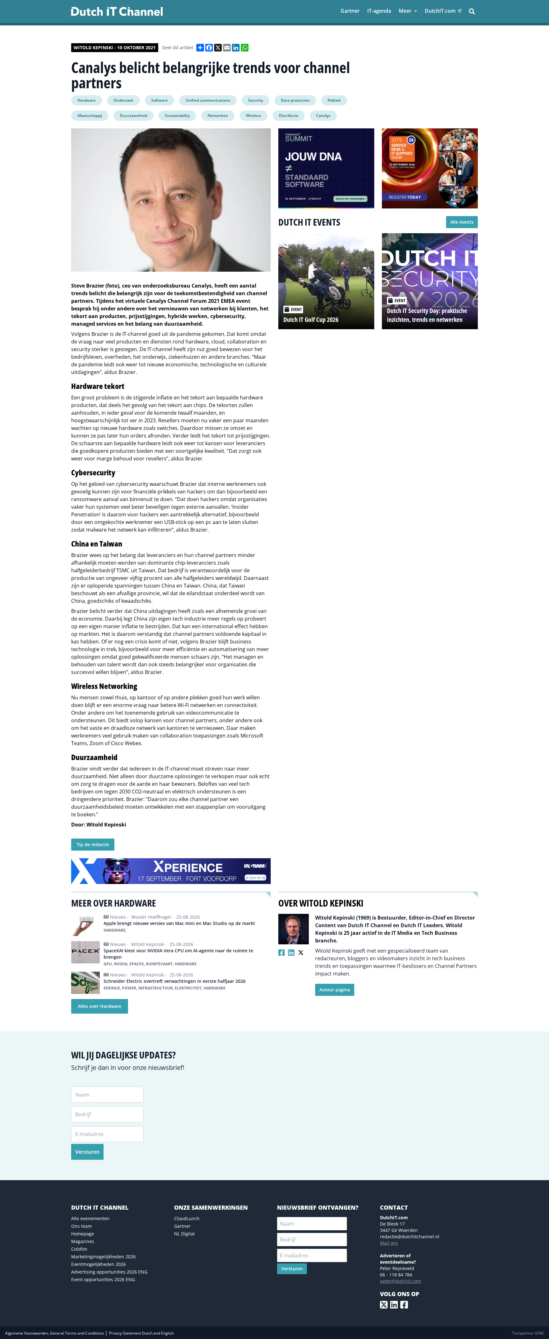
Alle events (462, 222)
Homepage (82, 1234)
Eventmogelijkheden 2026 (98, 1264)
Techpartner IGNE (528, 1333)
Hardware (87, 100)
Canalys (323, 115)
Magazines (82, 1241)
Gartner (182, 1226)
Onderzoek (123, 100)
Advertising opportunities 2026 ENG (109, 1272)
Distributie (288, 115)
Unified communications (208, 100)
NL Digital (184, 1234)
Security (255, 100)
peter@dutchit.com (400, 1281)
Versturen (87, 1151)
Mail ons (389, 1243)
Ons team (81, 1226)
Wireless (253, 115)
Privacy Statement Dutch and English (141, 1333)
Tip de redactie (93, 844)
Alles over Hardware (99, 1006)
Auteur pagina (334, 990)
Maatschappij (90, 115)
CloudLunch (187, 1218)
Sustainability (177, 115)
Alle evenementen (90, 1218)
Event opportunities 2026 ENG (103, 1279)
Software (159, 100)
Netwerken (217, 115)
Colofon (79, 1249)
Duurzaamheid (133, 115)
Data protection (295, 100)
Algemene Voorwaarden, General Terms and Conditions (55, 1333)
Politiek (334, 100)
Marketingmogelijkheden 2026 (103, 1257)
